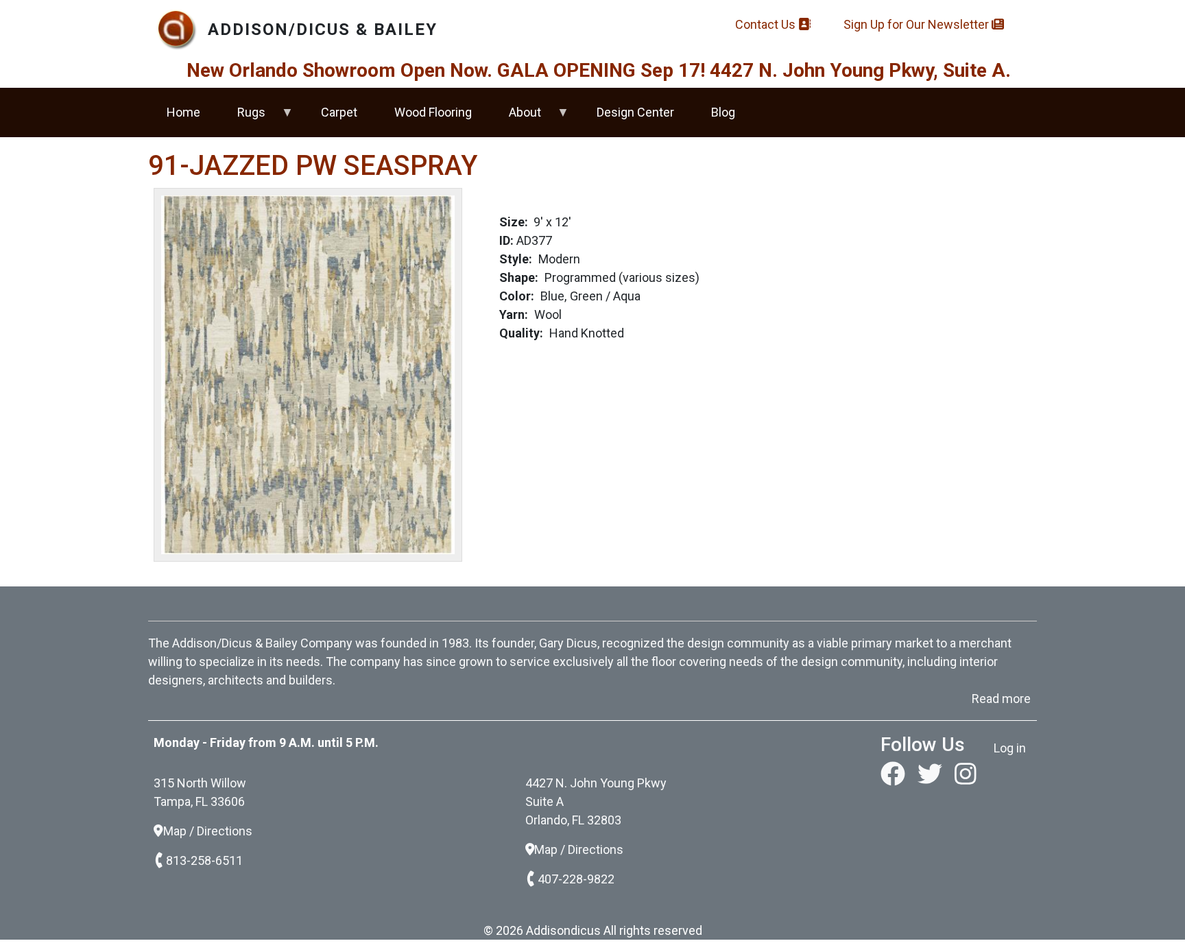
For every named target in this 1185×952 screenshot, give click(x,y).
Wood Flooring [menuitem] (433, 112)
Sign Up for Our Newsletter (917, 24)
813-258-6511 (204, 860)
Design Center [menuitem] (635, 112)
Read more (1001, 698)
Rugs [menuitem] (242, 118)
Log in (1010, 748)
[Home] (182, 29)
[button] (308, 373)
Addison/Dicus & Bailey (323, 29)
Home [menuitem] (183, 112)
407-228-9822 (576, 879)
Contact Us (766, 24)
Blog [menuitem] (723, 112)
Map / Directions (207, 831)
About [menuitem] (515, 118)
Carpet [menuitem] (339, 112)
